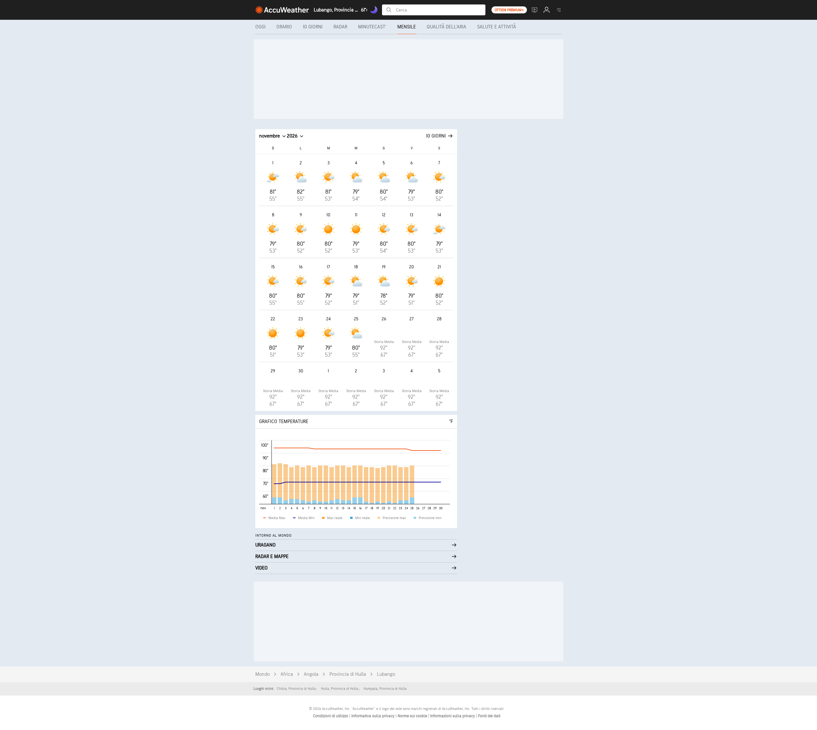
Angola (311, 674)
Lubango (386, 674)
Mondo (262, 674)
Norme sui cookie (413, 716)
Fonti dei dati (489, 716)
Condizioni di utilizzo (331, 716)
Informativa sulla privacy (373, 716)
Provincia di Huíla (347, 674)
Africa (287, 674)
